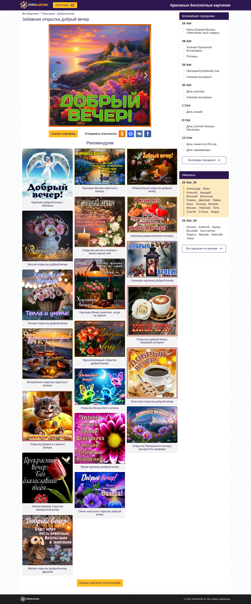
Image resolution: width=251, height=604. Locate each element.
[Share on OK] (122, 133)
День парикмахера (198, 150)
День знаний (194, 111)
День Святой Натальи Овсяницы (200, 128)
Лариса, (191, 234)
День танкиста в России (201, 144)
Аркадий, (205, 192)
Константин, (207, 230)
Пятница (191, 56)
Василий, (192, 196)
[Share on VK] (139, 133)
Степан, (204, 211)
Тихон (190, 238)
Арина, (216, 227)
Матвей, (213, 204)
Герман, (191, 200)
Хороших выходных (199, 76)
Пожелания (48, 13)
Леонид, (201, 204)
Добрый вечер (66, 13)
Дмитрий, (205, 200)
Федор (215, 211)
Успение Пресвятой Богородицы (199, 49)
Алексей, (192, 192)
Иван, (206, 188)
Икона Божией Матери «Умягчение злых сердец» (203, 31)
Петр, (216, 207)
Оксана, (191, 227)
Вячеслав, (206, 196)
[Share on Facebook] (147, 133)
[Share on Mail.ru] (130, 133)
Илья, (190, 204)
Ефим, (217, 200)
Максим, (204, 234)
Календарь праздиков (201, 160)
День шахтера (195, 91)
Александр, (193, 188)
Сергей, (191, 211)
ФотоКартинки (30, 13)
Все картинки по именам (201, 248)
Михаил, (191, 207)
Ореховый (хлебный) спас (203, 70)
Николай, (205, 207)
